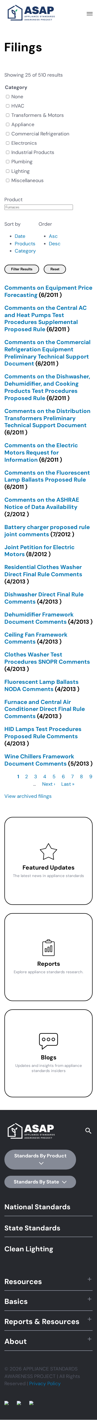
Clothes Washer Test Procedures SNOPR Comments (47, 658)
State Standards (32, 1227)
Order (45, 224)
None (17, 96)
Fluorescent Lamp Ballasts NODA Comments (41, 685)
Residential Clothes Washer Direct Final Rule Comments (43, 570)
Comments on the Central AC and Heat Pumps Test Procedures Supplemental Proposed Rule (45, 318)
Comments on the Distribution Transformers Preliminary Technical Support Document (47, 418)
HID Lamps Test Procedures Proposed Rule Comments (42, 732)
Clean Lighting (28, 1248)
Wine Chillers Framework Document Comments (39, 760)
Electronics (24, 143)
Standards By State (37, 1182)
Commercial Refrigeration (40, 134)
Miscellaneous (27, 180)
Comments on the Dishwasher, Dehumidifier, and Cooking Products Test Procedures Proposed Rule (47, 387)
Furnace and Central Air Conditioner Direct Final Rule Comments (44, 709)
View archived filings (28, 796)
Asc (53, 236)
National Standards (37, 1206)
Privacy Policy (45, 1383)
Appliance (22, 124)
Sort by (12, 224)
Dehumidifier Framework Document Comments (39, 618)
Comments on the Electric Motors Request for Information (41, 453)
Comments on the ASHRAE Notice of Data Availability (41, 503)
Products (25, 243)
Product (13, 199)
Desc (55, 243)
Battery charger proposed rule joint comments (47, 530)
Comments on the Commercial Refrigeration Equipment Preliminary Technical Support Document (47, 352)
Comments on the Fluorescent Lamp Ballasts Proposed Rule (47, 476)
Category (25, 251)
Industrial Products (32, 152)
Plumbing (22, 161)
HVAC (17, 106)
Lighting (20, 171)
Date (20, 236)
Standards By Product (40, 1156)
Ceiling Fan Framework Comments (36, 638)
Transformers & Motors (37, 115)
